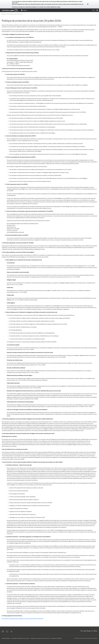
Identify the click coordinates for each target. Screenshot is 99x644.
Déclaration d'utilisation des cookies (20, 638)
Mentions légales (6, 638)
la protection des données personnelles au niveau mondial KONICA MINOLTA (22, 618)
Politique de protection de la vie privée (40, 638)
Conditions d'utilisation (56, 638)
